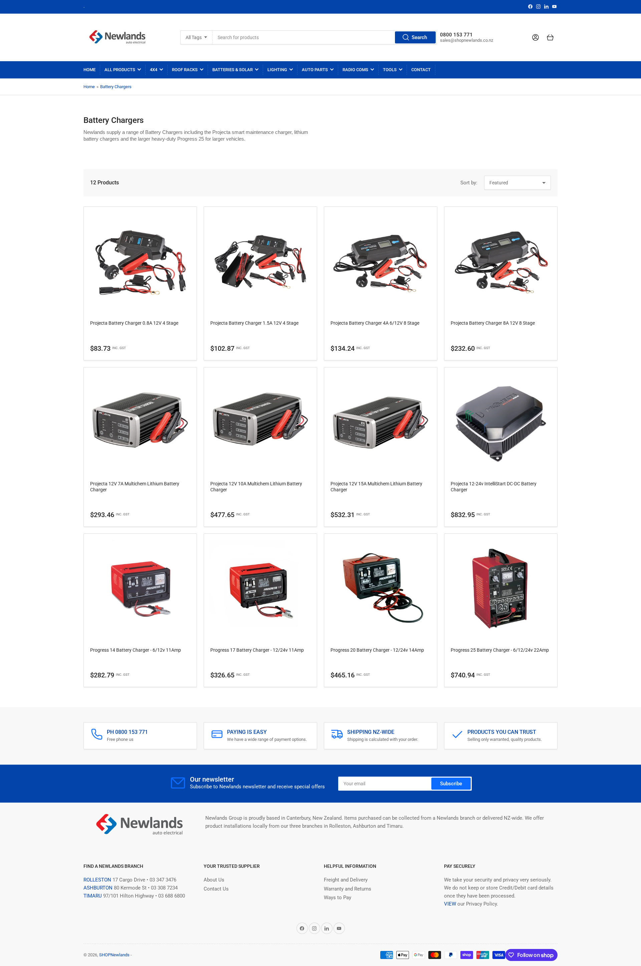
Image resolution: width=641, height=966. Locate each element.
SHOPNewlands (114, 954)
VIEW (450, 904)
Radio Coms (355, 69)
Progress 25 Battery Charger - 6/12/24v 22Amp (500, 650)
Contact (421, 69)
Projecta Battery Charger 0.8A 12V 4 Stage (134, 323)
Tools (390, 69)
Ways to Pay (337, 898)
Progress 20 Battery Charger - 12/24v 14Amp (377, 650)
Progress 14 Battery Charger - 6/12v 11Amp (135, 650)
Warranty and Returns (347, 889)
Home (89, 69)
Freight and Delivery (346, 880)
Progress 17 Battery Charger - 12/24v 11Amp (257, 650)
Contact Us (216, 889)
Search (419, 37)
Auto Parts (315, 69)
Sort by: (468, 183)
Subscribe (451, 784)
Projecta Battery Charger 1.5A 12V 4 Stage (254, 323)
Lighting (277, 69)
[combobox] (325, 37)
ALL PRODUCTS (119, 69)
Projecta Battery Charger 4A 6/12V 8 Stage (375, 323)
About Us (214, 880)
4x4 (153, 69)
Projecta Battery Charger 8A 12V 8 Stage (493, 323)
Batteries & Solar (232, 69)
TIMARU (92, 896)
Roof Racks (185, 69)
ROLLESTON (97, 880)
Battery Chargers (116, 86)
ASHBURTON (98, 888)
